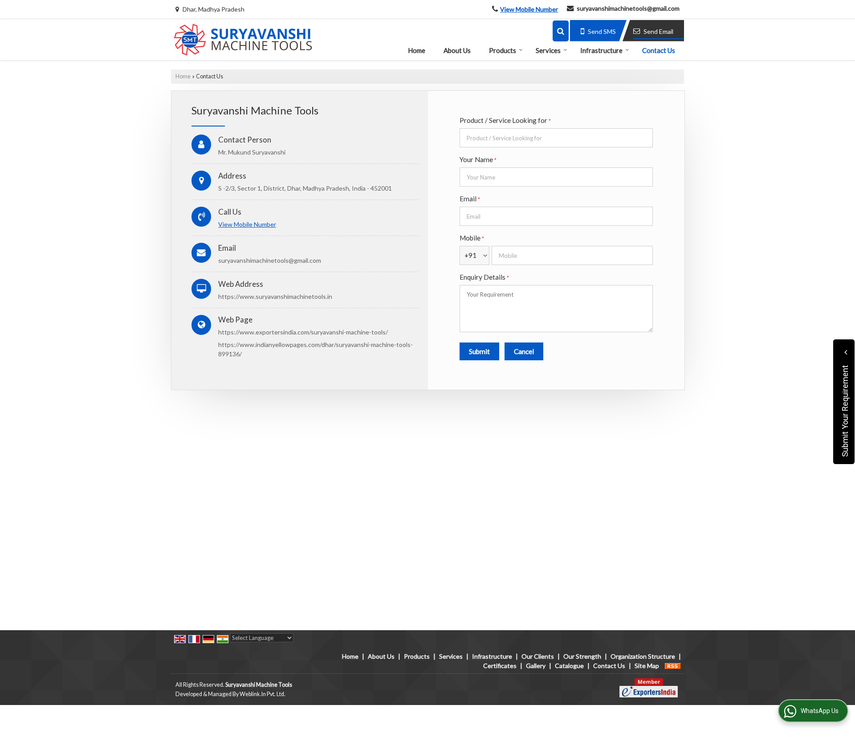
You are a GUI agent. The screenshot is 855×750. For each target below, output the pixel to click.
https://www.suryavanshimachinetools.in (275, 296)
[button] (529, 9)
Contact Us (658, 50)
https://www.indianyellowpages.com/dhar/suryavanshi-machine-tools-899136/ (315, 349)
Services (548, 50)
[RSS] (673, 665)
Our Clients (537, 656)
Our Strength (582, 656)
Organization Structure (643, 656)
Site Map (647, 665)
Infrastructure (601, 50)
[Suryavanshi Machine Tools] (241, 40)
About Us (457, 50)
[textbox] (556, 137)
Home (416, 50)
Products (502, 50)
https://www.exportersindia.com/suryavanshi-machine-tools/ (303, 332)
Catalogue (569, 665)
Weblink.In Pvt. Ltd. (262, 694)
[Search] (561, 30)
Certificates (500, 665)
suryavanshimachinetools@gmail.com (628, 8)
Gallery (536, 665)
